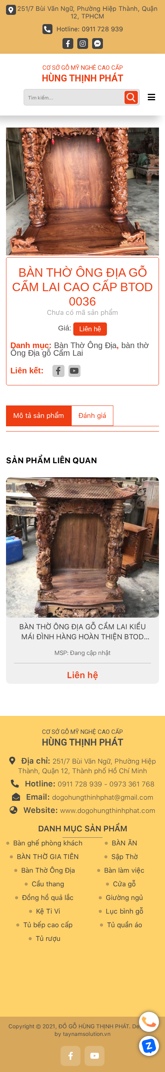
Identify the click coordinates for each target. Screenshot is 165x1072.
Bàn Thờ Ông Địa (85, 345)
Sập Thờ (124, 857)
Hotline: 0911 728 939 (89, 29)
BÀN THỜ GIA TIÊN (48, 857)
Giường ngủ (124, 898)
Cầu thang (48, 884)
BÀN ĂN (124, 843)
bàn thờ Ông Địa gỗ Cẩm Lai (79, 349)
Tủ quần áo (124, 925)
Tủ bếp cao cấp (47, 925)
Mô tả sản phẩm (38, 415)
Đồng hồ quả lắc (48, 898)
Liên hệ (90, 329)
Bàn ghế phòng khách (47, 843)
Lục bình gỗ (124, 911)
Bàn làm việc (124, 870)
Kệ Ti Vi (48, 911)
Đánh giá (92, 415)
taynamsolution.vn (87, 1034)
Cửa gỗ (124, 884)
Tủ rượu (48, 938)
